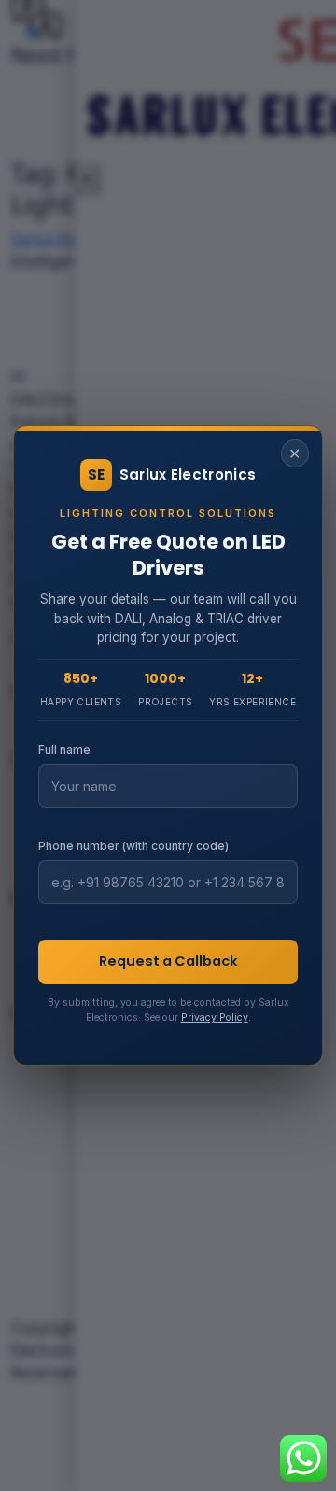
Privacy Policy (214, 1017)
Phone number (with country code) (133, 846)
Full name (64, 750)
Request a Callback (168, 961)
